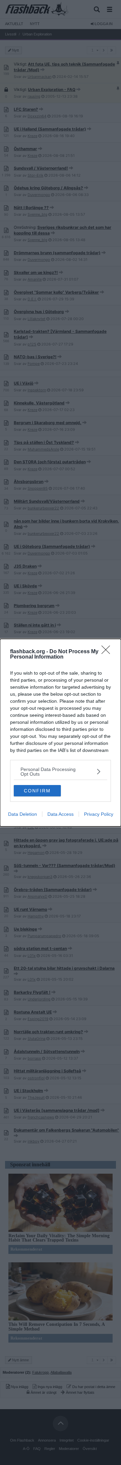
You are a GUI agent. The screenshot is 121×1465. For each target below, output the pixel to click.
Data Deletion (22, 814)
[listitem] (60, 771)
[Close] (108, 652)
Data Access (60, 814)
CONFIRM (37, 790)
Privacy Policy (98, 814)
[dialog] (60, 732)
